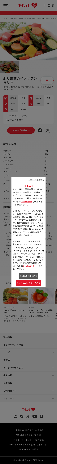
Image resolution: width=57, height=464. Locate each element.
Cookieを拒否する (36, 180)
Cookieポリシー (30, 266)
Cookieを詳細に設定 (28, 276)
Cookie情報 (26, 201)
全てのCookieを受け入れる (28, 283)
